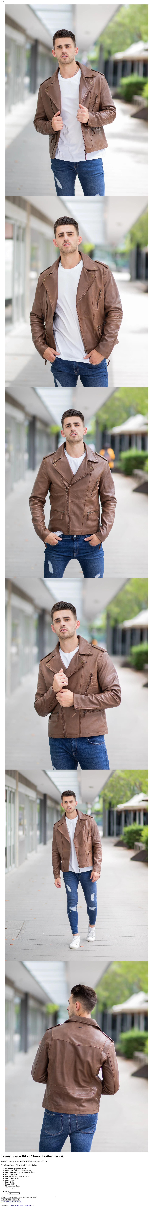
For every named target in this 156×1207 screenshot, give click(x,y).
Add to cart (16, 1199)
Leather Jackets (14, 1205)
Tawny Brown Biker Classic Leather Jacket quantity (18, 1197)
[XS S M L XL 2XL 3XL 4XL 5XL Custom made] (14, 1193)
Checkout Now (6, 1199)
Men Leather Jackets (27, 1205)
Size (7, 1191)
